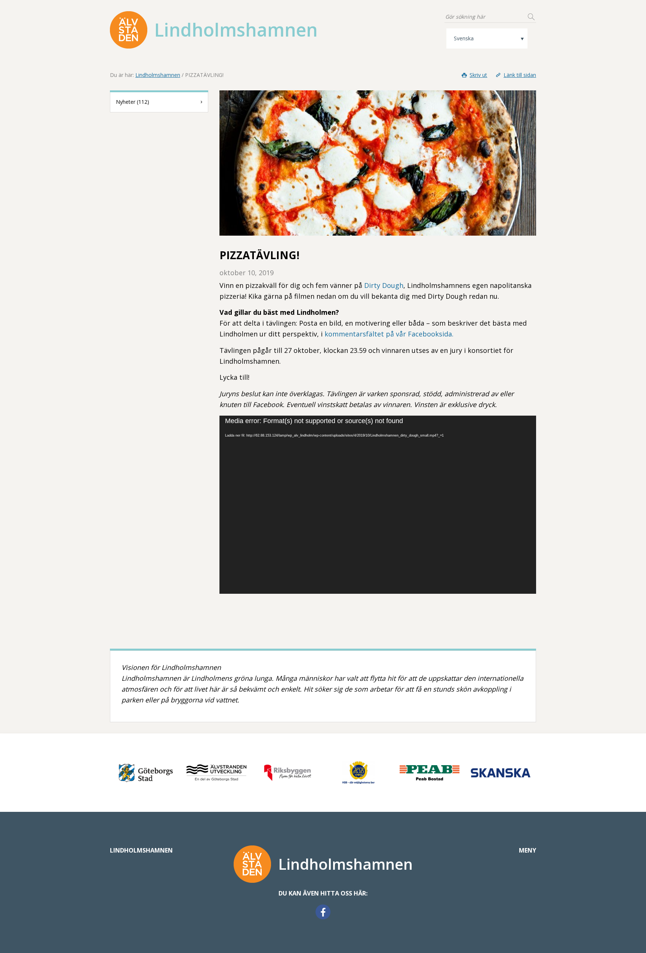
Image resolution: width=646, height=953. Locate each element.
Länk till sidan (520, 74)
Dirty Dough (383, 285)
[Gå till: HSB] (358, 772)
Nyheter (132, 101)
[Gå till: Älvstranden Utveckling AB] (216, 772)
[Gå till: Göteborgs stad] (145, 772)
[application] (377, 505)
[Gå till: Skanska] (500, 772)
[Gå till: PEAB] (429, 772)
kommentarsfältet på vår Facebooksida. (388, 333)
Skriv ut (478, 74)
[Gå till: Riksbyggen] (287, 772)
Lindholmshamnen (157, 74)
